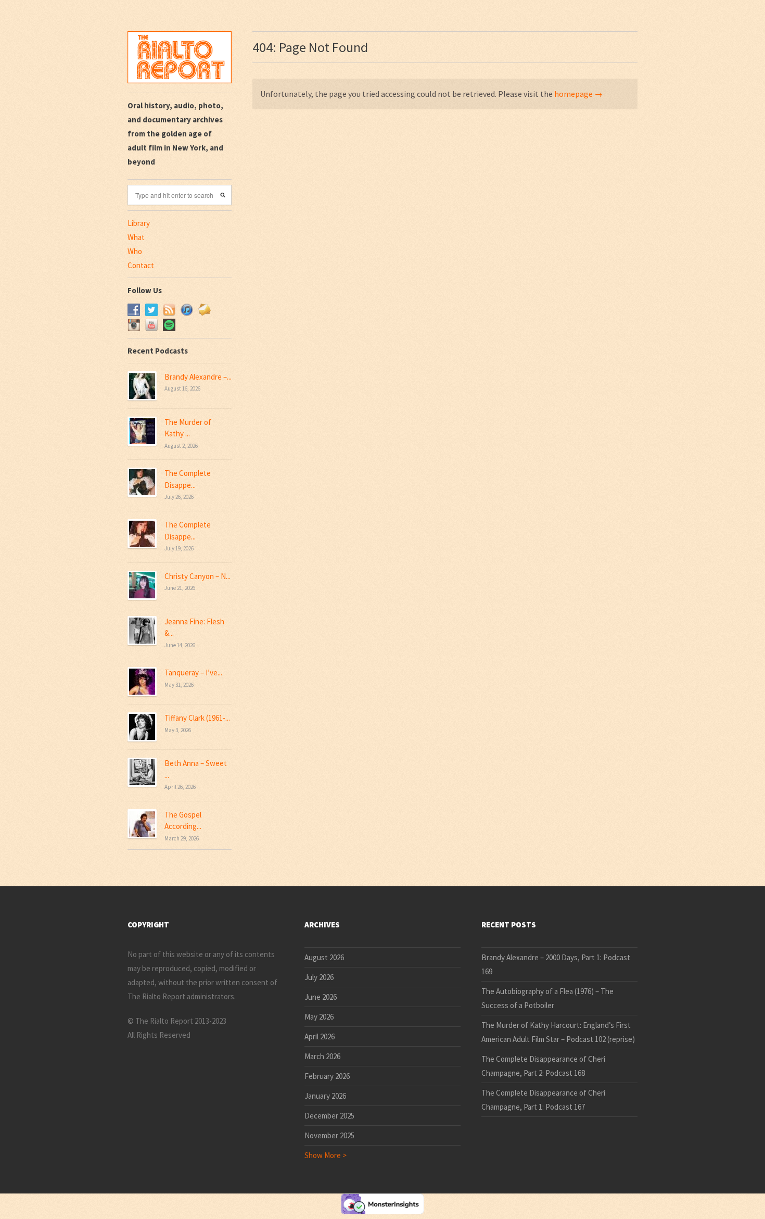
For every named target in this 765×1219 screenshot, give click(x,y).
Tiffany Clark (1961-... (197, 718)
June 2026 (320, 997)
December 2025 (329, 1116)
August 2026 (324, 957)
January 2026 (325, 1096)
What (136, 237)
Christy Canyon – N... (197, 576)
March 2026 (322, 1056)
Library (139, 223)
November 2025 (329, 1135)
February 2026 (327, 1076)
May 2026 (319, 1017)
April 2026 (319, 1036)
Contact (141, 265)
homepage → (578, 94)
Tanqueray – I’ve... (193, 672)
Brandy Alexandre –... (198, 377)
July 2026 (319, 977)
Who (135, 251)
